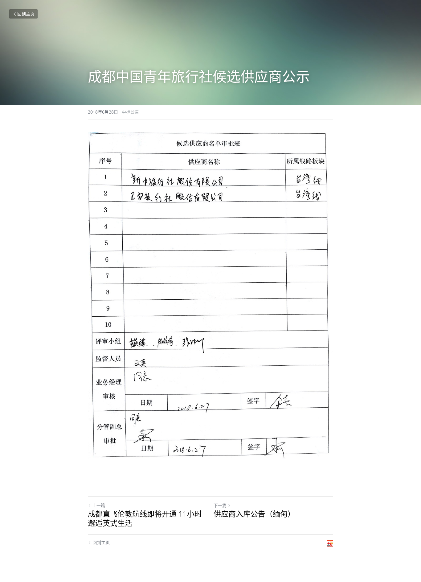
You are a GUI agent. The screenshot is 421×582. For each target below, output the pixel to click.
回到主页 (26, 14)
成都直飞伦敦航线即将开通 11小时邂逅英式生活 (145, 518)
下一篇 (220, 505)
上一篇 (98, 505)
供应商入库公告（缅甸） (254, 513)
